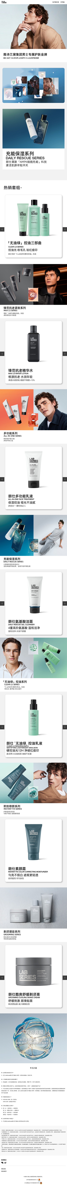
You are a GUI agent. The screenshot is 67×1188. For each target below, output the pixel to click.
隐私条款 (3, 1168)
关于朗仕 (63, 2)
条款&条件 (4, 1171)
